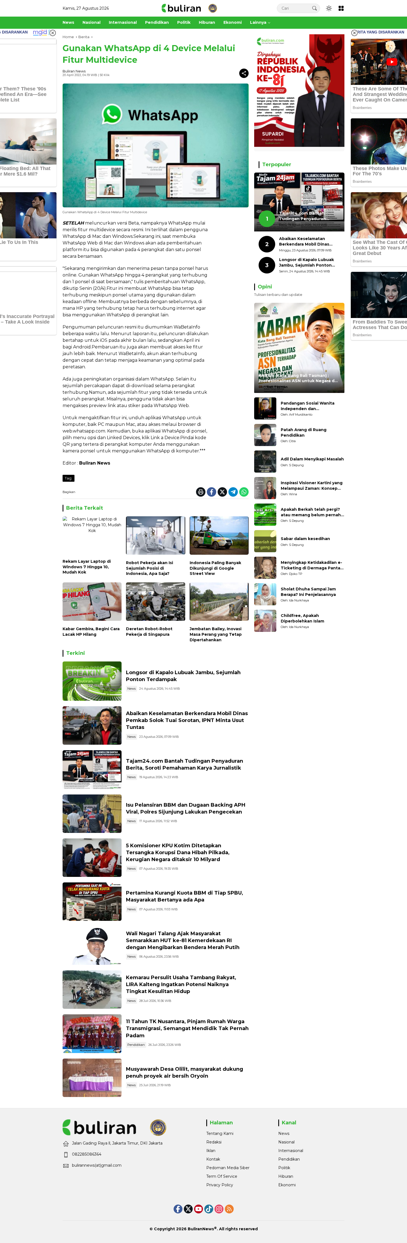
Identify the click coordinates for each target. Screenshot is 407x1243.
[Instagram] (219, 1209)
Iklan (210, 1150)
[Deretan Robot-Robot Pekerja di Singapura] (155, 603)
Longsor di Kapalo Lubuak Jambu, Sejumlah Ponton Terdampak (306, 262)
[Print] (200, 492)
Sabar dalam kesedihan (305, 538)
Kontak (213, 1159)
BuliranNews (201, 1228)
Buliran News (74, 71)
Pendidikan (136, 1045)
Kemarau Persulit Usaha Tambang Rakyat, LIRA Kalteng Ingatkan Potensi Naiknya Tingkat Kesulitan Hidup (181, 984)
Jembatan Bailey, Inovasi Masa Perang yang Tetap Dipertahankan (216, 634)
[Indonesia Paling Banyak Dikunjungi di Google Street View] (219, 536)
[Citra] (265, 435)
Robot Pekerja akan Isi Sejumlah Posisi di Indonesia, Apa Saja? (149, 568)
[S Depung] (265, 461)
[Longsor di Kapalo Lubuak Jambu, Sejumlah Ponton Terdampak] (92, 681)
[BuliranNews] (189, 8)
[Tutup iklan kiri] (52, 33)
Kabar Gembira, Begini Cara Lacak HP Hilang (91, 631)
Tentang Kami (219, 1133)
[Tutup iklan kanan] (354, 33)
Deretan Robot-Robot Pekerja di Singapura (149, 631)
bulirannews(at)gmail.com (97, 1165)
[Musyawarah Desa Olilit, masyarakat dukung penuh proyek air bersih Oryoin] (92, 1078)
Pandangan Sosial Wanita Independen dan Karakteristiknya (307, 406)
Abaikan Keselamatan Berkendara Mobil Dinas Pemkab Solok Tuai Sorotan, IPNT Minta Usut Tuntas (187, 720)
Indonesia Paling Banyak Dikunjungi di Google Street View (215, 568)
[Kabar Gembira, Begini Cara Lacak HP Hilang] (92, 603)
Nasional (286, 1142)
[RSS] (229, 1209)
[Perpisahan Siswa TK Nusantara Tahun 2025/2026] (92, 1033)
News (131, 688)
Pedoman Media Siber (227, 1167)
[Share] (244, 73)
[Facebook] (211, 492)
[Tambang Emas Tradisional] (92, 989)
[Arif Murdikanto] (265, 408)
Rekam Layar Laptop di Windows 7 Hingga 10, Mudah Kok (87, 567)
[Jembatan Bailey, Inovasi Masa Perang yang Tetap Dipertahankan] (219, 603)
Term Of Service (221, 1176)
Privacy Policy (219, 1184)
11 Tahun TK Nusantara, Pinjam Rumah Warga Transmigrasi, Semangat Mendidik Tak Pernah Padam (187, 1028)
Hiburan (285, 1176)
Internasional (290, 1150)
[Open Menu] (341, 8)
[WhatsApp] (244, 492)
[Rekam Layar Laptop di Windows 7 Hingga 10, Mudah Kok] (92, 536)
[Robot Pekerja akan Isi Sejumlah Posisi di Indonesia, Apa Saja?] (155, 536)
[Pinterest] (198, 1209)
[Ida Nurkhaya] (265, 594)
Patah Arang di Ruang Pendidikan (303, 432)
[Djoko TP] (265, 568)
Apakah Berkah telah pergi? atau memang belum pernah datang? (311, 512)
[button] (314, 8)
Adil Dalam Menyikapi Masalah (312, 459)
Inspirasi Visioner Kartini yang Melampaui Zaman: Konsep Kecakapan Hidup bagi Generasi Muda (311, 485)
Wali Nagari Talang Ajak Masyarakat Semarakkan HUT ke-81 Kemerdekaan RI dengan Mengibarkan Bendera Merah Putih (182, 940)
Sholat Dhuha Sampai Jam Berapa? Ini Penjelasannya (308, 592)
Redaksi (213, 1142)
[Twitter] (222, 492)
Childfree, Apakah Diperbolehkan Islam (302, 618)
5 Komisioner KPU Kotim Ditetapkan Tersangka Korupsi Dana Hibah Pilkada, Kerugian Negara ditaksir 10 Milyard (178, 852)
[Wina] (265, 488)
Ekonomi (287, 1184)
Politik (284, 1167)
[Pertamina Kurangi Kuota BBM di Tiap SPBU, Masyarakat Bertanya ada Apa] (92, 901)
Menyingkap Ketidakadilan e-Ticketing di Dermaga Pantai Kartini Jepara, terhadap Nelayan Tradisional (311, 565)
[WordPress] (208, 1209)
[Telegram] (233, 492)
